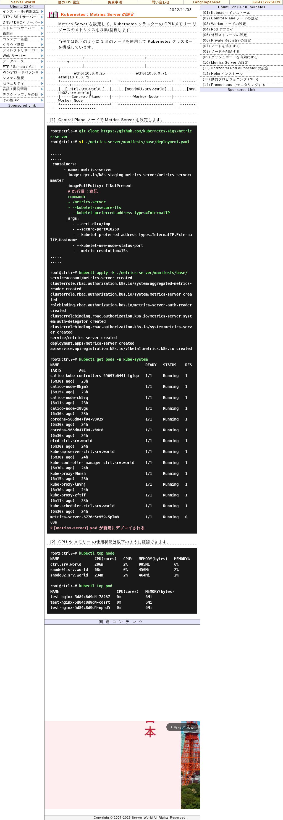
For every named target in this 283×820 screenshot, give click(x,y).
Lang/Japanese (207, 2)
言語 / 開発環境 (15, 89)
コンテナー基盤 (15, 39)
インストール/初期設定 (21, 11)
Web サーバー (14, 55)
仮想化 (8, 33)
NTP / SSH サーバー (20, 17)
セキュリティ (13, 83)
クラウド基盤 (13, 44)
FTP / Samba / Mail (19, 66)
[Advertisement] (122, 674)
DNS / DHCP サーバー (21, 22)
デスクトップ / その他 (20, 94)
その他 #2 (11, 100)
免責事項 (115, 2)
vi (81, 142)
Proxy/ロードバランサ (21, 72)
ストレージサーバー (19, 28)
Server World (23, 2)
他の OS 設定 (69, 2)
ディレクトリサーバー (21, 50)
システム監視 (13, 78)
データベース (13, 61)
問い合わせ (161, 2)
